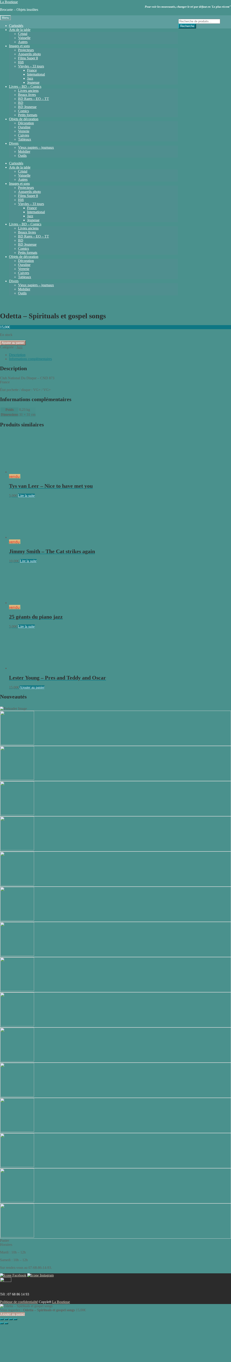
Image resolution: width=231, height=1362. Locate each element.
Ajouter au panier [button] (32, 687)
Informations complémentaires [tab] (30, 359)
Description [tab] (17, 355)
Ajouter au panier (13, 343)
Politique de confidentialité (19, 1302)
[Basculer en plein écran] (6, 1319)
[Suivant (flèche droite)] (6, 1323)
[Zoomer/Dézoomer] (2, 1319)
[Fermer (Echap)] (15, 1319)
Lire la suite (26, 495)
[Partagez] (11, 1319)
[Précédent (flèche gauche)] (2, 1323)
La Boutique (9, 2)
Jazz (19, 347)
